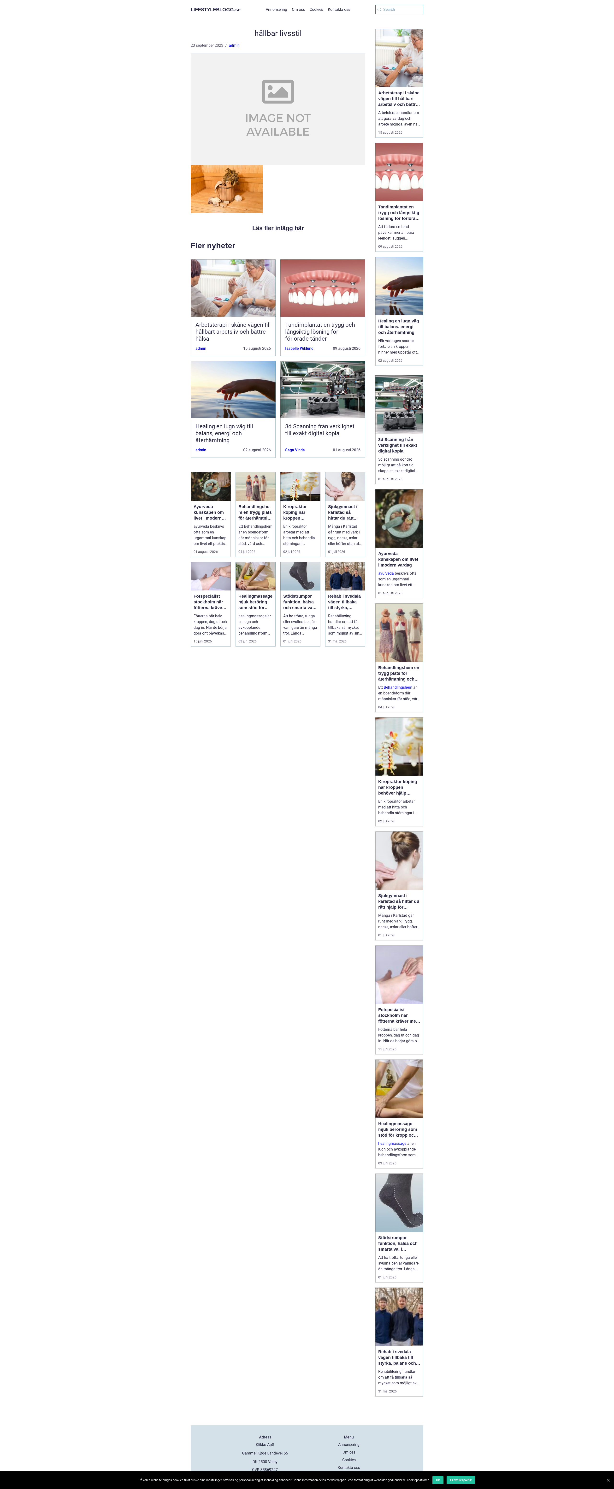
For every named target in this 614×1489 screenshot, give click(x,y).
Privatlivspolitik (461, 1480)
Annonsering (276, 9)
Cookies (316, 9)
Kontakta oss (339, 9)
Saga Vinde (295, 450)
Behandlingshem (398, 687)
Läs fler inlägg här (278, 228)
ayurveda (386, 573)
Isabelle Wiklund (299, 348)
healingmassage (392, 1143)
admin (234, 45)
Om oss (298, 9)
